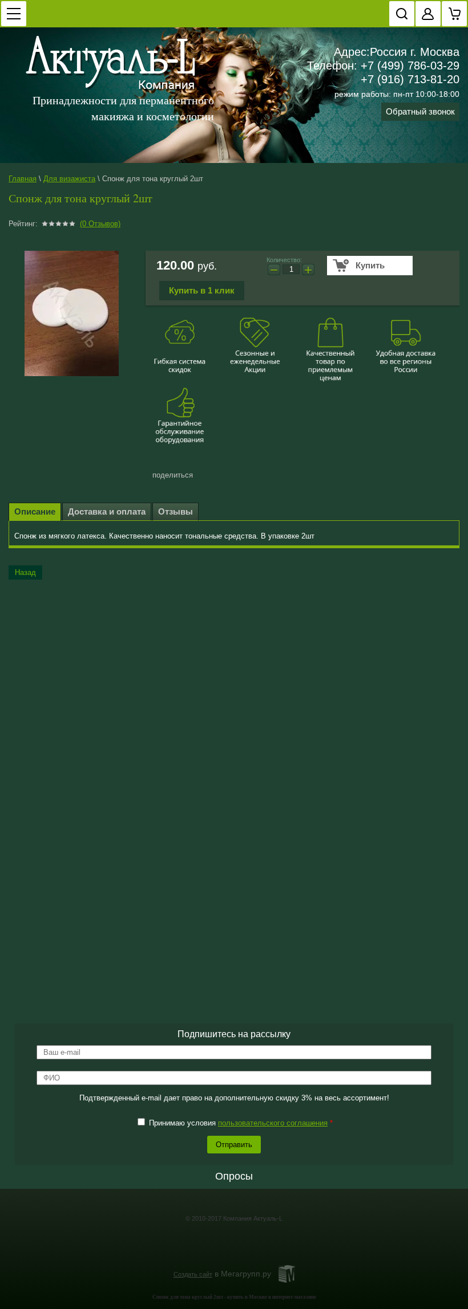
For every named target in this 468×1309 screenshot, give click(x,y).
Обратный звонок (420, 111)
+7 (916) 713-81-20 (410, 79)
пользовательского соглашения (273, 1123)
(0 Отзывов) (100, 223)
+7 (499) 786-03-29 (410, 65)
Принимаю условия (240, 1123)
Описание (34, 511)
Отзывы (175, 511)
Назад (25, 572)
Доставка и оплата (107, 511)
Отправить (234, 1144)
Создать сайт (193, 1274)
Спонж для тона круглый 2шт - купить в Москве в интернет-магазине (234, 1297)
